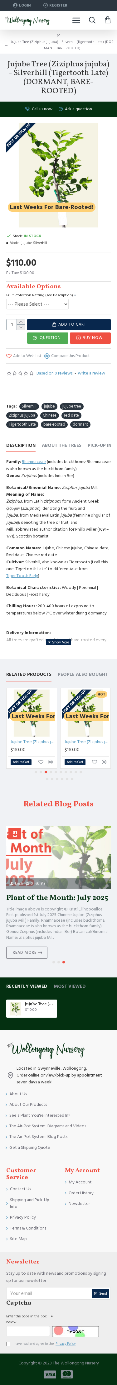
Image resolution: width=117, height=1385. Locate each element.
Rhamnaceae (34, 462)
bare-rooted (54, 424)
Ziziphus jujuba (22, 415)
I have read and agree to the (44, 1343)
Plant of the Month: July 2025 (57, 898)
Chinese (49, 415)
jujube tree (71, 406)
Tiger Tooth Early (22, 576)
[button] (36, 772)
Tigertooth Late (22, 424)
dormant (80, 424)
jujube (49, 406)
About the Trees (61, 446)
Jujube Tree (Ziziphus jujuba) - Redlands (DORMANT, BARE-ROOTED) (33, 742)
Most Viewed (70, 987)
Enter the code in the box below (26, 1319)
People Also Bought (83, 675)
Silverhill (29, 406)
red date (71, 415)
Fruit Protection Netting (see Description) (39, 295)
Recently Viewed (26, 987)
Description (21, 446)
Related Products (28, 675)
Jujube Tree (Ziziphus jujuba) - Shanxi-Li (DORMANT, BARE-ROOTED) (87, 742)
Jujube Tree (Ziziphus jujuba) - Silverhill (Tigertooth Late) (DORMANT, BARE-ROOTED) (40, 1004)
